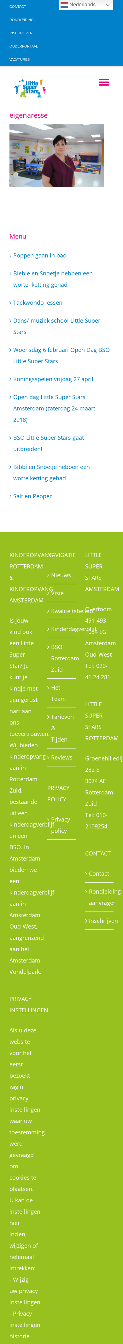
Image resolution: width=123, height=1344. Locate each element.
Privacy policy (60, 825)
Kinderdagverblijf (62, 629)
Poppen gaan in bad (40, 255)
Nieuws (61, 575)
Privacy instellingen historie (24, 1325)
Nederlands (82, 4)
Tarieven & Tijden (62, 728)
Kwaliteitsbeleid (62, 611)
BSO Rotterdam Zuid (62, 658)
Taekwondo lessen (37, 302)
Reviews (62, 757)
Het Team (58, 693)
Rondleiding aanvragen (99, 897)
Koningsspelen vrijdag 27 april (53, 379)
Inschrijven (99, 920)
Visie (57, 593)
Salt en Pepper (32, 496)
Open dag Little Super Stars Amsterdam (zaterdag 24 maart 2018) (54, 408)
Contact (99, 873)
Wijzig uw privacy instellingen (24, 1291)
